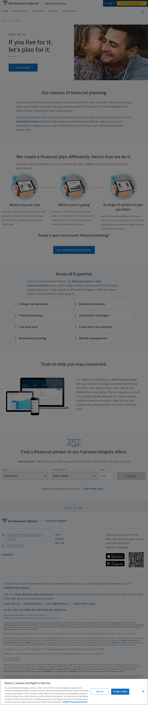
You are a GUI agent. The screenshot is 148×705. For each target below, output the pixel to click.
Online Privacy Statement (75, 702)
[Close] (143, 691)
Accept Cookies (120, 692)
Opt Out (100, 692)
